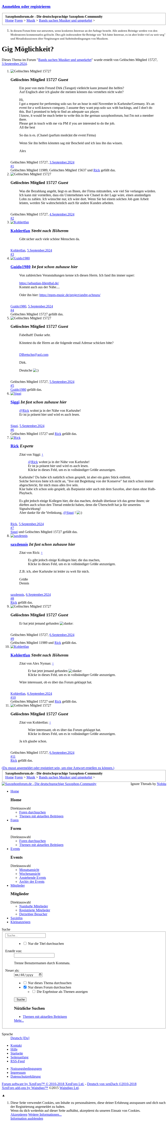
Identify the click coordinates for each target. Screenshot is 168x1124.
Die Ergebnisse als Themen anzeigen (62, 992)
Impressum (18, 1072)
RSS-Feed (17, 1061)
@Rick (24, 410)
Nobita (161, 784)
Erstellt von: (13, 951)
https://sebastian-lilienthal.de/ (39, 283)
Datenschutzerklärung (25, 1076)
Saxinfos (16, 918)
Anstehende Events (32, 877)
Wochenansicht (29, 874)
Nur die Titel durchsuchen (45, 943)
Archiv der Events (31, 881)
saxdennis (19, 544)
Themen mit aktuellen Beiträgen (41, 816)
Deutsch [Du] (19, 1038)
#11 (13, 756)
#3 (12, 254)
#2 (12, 218)
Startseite (16, 1053)
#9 (12, 639)
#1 (12, 166)
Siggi (14, 402)
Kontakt (16, 1045)
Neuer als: (12, 970)
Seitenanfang (19, 1057)
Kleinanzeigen (20, 922)
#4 (12, 310)
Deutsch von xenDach (111, 1084)
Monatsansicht (29, 870)
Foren (14, 820)
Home (14, 791)
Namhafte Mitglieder (33, 906)
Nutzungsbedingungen (26, 1068)
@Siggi (68, 512)
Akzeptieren (18, 1114)
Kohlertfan (20, 230)
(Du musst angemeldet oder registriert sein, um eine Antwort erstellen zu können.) (58, 768)
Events (15, 849)
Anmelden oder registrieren (26, 6)
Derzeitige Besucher (33, 914)
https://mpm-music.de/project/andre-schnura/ (69, 295)
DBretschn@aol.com (33, 354)
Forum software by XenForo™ (43, 1084)
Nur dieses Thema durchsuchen (49, 983)
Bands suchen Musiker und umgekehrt (64, 60)
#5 (12, 385)
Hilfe (14, 1049)
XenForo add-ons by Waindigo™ (25, 1088)
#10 (13, 697)
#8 (12, 598)
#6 (12, 430)
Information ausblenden (26, 1118)
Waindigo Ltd (69, 1088)
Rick (96, 170)
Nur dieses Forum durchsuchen (49, 987)
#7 (12, 528)
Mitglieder (17, 885)
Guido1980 (20, 266)
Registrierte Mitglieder (34, 910)
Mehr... (19, 1020)
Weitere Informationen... (45, 1114)
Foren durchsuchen (32, 812)
